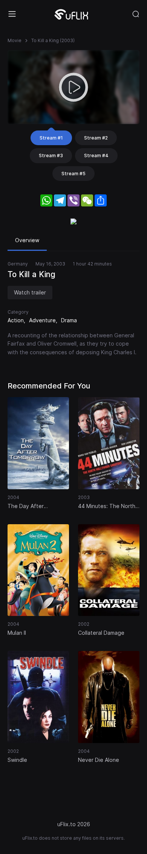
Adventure (42, 320)
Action (16, 320)
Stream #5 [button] (73, 173)
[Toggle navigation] (12, 13)
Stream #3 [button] (51, 155)
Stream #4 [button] (96, 155)
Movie (14, 40)
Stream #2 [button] (96, 138)
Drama (69, 320)
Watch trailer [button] (30, 292)
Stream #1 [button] (51, 138)
